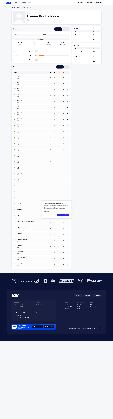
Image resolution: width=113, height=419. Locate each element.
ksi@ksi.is (37, 312)
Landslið (16, 2)
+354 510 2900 (38, 305)
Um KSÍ (30, 2)
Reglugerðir (80, 306)
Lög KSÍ (79, 304)
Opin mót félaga (94, 304)
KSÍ (8, 3)
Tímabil (44, 34)
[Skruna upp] (100, 328)
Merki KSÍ (79, 308)
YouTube (28, 317)
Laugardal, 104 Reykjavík (20, 312)
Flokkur (15, 34)
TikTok (23, 317)
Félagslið (23, 2)
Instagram (17, 317)
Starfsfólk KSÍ (68, 306)
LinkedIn (20, 317)
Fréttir (66, 304)
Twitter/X (25, 317)
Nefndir (67, 308)
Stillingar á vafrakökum (86, 328)
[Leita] (105, 2)
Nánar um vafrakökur (47, 211)
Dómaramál (93, 306)
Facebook (15, 317)
